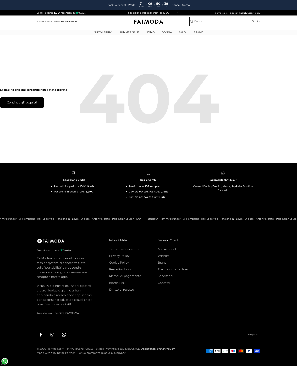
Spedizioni (165, 276)
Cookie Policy (119, 262)
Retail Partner (66, 352)
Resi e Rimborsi (120, 269)
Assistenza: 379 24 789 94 (158, 348)
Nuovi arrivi (103, 32)
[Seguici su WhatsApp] (64, 334)
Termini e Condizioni (124, 249)
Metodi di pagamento (125, 276)
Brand (198, 32)
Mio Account (167, 249)
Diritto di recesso (121, 289)
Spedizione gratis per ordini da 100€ (148, 12)
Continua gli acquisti (22, 102)
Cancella (242, 21)
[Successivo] (178, 13)
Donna (175, 5)
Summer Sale (129, 32)
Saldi (183, 32)
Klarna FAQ (117, 283)
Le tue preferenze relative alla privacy (101, 352)
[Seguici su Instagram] (52, 334)
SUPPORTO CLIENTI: (61, 21)
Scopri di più (254, 13)
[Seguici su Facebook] (40, 334)
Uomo (186, 5)
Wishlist (163, 256)
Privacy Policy (119, 256)
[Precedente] (119, 13)
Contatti (164, 283)
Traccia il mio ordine (173, 269)
